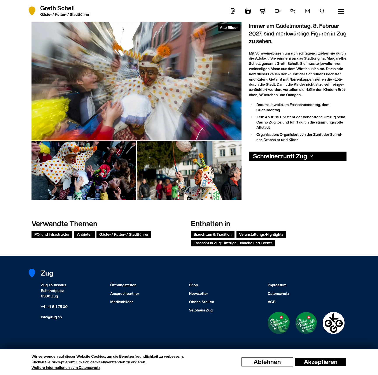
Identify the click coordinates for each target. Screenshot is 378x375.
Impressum (277, 285)
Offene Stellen (201, 301)
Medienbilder (121, 301)
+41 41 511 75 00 (54, 306)
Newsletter (198, 293)
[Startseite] (34, 11)
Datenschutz (278, 293)
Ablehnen (267, 361)
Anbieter (84, 234)
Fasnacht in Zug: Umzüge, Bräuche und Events (233, 243)
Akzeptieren (321, 361)
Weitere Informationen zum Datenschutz (66, 367)
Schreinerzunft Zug (280, 156)
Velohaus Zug (201, 310)
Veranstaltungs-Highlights (261, 234)
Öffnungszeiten (123, 285)
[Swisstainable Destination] (306, 323)
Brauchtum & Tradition (213, 234)
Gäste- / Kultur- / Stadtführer (124, 234)
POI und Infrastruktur (52, 234)
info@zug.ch (51, 317)
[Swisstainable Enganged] (279, 323)
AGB (271, 301)
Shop (193, 285)
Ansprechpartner (124, 293)
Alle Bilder (229, 27)
